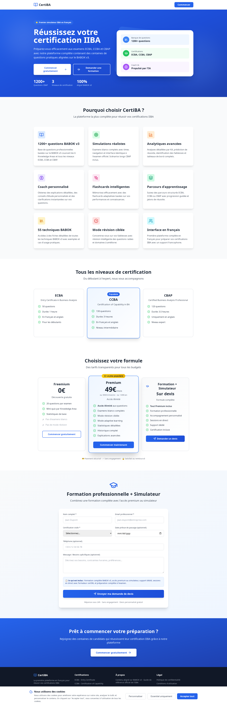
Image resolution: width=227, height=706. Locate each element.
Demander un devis (167, 438)
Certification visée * (71, 527)
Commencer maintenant (113, 444)
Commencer (184, 4)
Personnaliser (136, 696)
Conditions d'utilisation (167, 683)
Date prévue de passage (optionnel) (130, 527)
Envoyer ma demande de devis (115, 593)
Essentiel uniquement (161, 696)
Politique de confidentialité (168, 680)
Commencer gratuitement (50, 69)
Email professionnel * (124, 514)
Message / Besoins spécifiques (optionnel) (81, 554)
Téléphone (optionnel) (72, 541)
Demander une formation (93, 69)
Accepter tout (187, 696)
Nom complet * (69, 514)
